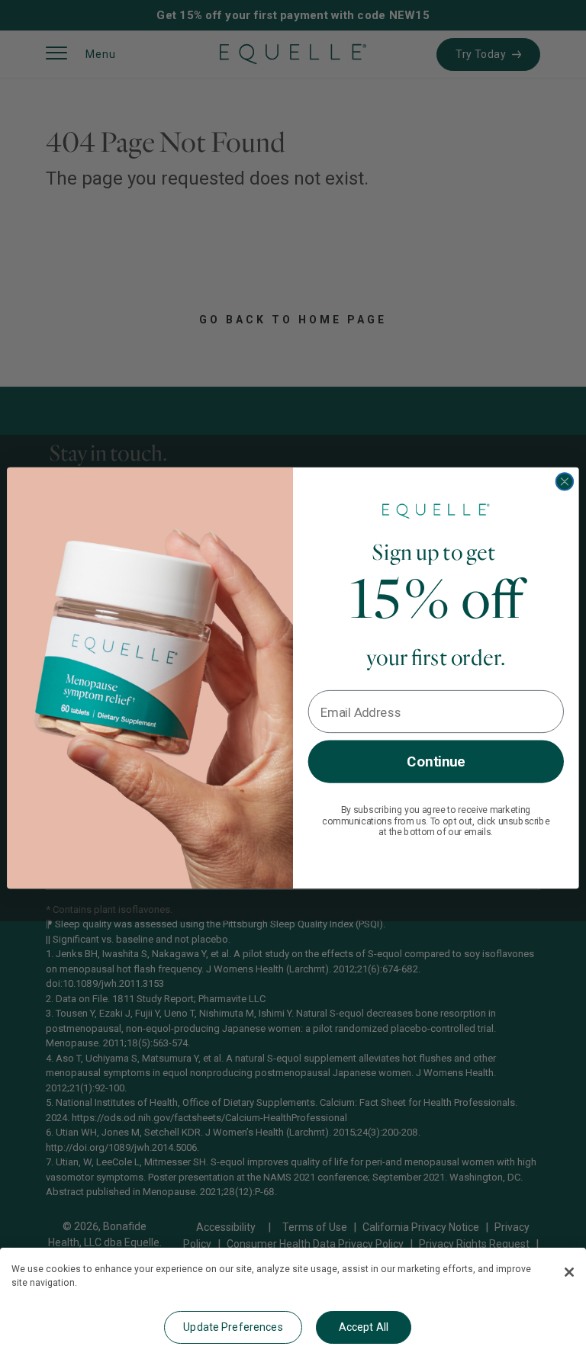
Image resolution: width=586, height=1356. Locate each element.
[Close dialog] (564, 481)
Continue (436, 761)
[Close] (569, 1272)
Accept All (363, 1327)
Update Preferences (233, 1327)
